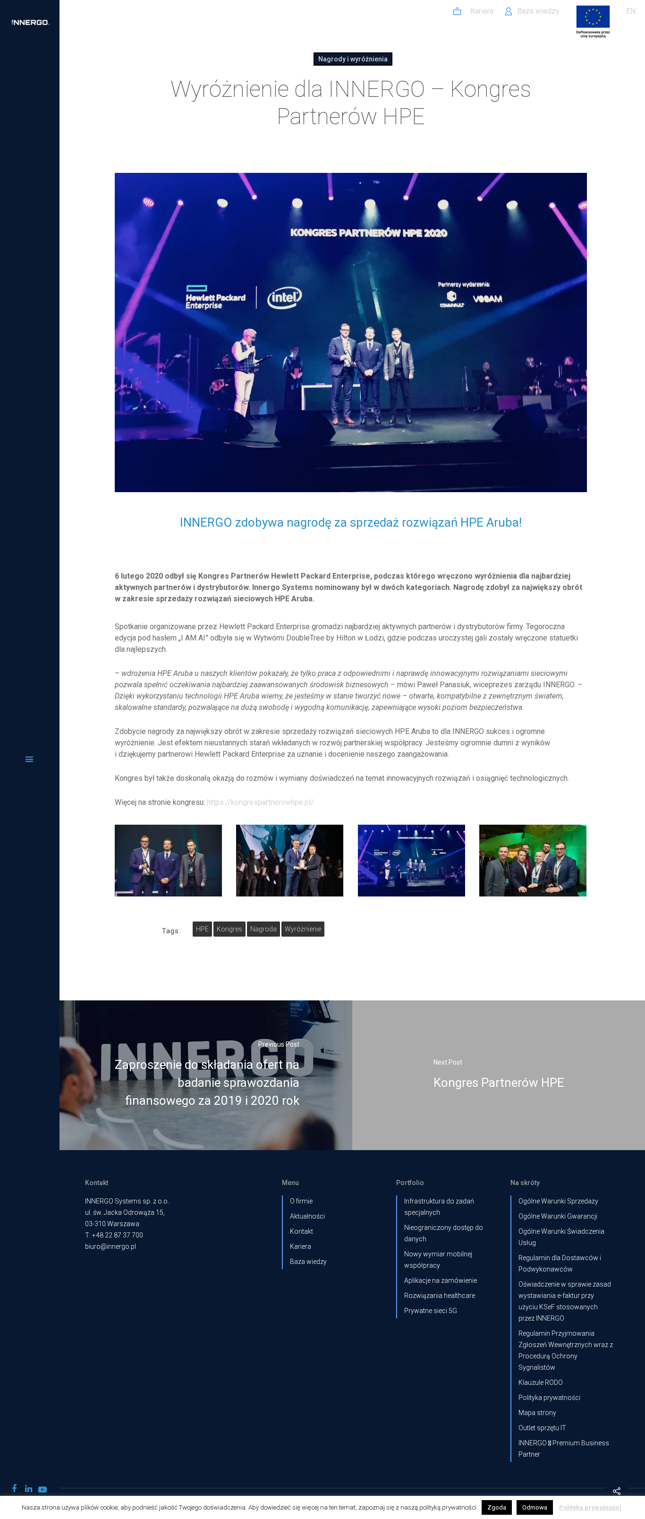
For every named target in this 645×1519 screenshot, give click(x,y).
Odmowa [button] (534, 1507)
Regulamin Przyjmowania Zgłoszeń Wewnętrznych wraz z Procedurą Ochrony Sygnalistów (565, 1350)
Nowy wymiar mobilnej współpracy (438, 1259)
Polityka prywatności (549, 1397)
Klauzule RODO (540, 1382)
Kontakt (301, 1231)
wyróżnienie (303, 929)
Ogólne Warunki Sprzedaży (558, 1201)
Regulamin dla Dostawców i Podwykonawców (559, 1263)
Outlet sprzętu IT (542, 1428)
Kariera (300, 1246)
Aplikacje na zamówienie (440, 1280)
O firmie (301, 1201)
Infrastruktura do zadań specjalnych (439, 1206)
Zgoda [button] (496, 1507)
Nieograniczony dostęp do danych (443, 1233)
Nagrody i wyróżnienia (353, 59)
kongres (229, 929)
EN (631, 11)
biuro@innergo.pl (110, 1246)
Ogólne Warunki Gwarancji (557, 1216)
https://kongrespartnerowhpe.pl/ (260, 802)
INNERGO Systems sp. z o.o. (127, 1201)
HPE (202, 929)
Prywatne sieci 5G (430, 1310)
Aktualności (307, 1216)
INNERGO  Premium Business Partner (563, 1448)
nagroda (263, 929)
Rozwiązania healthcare (439, 1295)
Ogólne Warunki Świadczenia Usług (561, 1237)
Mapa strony (537, 1413)
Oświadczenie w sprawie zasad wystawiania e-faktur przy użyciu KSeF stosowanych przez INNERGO (564, 1301)
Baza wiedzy (308, 1261)
